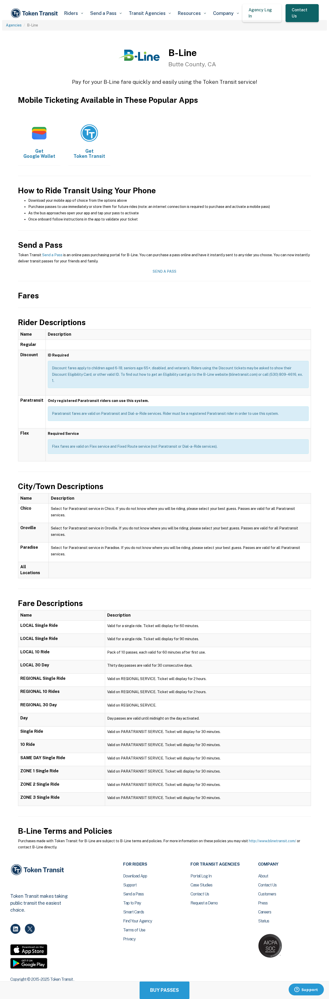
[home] (35, 13)
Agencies (14, 25)
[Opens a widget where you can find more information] (306, 990)
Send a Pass (52, 255)
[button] (73, 13)
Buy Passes (164, 990)
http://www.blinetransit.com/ (272, 841)
